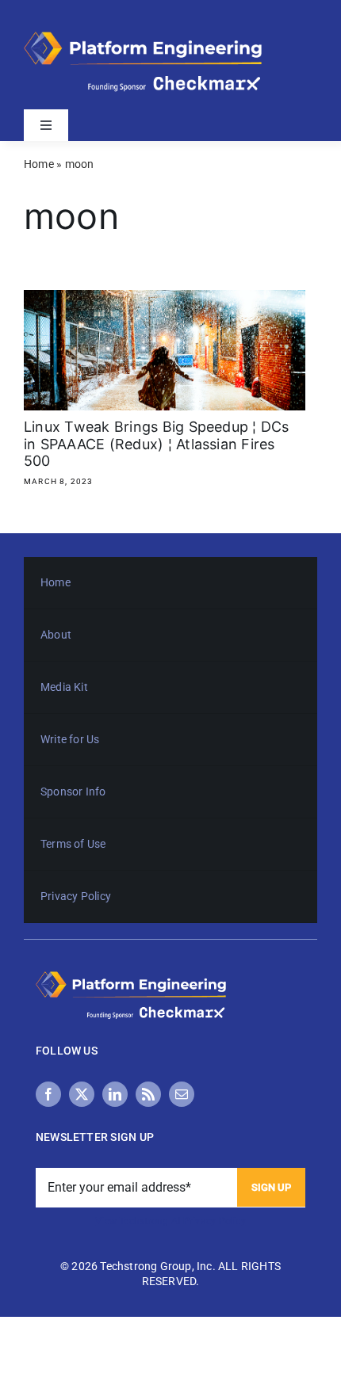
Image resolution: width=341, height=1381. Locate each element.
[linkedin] (115, 1094)
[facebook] (48, 1094)
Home (39, 164)
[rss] (148, 1094)
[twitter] (81, 1094)
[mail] (181, 1094)
